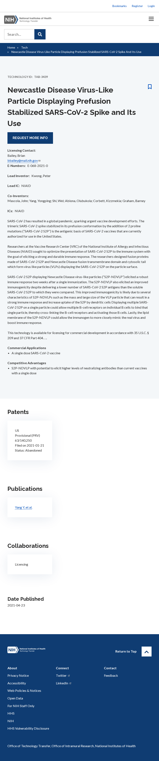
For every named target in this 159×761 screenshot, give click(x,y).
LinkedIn (62, 683)
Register (137, 6)
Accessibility (16, 683)
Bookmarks (119, 6)
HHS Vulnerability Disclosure (28, 728)
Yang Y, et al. (23, 507)
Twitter (61, 675)
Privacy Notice (18, 675)
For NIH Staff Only (20, 706)
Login (151, 6)
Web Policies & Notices (24, 690)
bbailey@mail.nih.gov (22, 160)
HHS (10, 713)
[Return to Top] (147, 651)
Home (11, 47)
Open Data (15, 698)
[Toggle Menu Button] (151, 19)
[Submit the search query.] (40, 34)
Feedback (111, 675)
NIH (10, 721)
